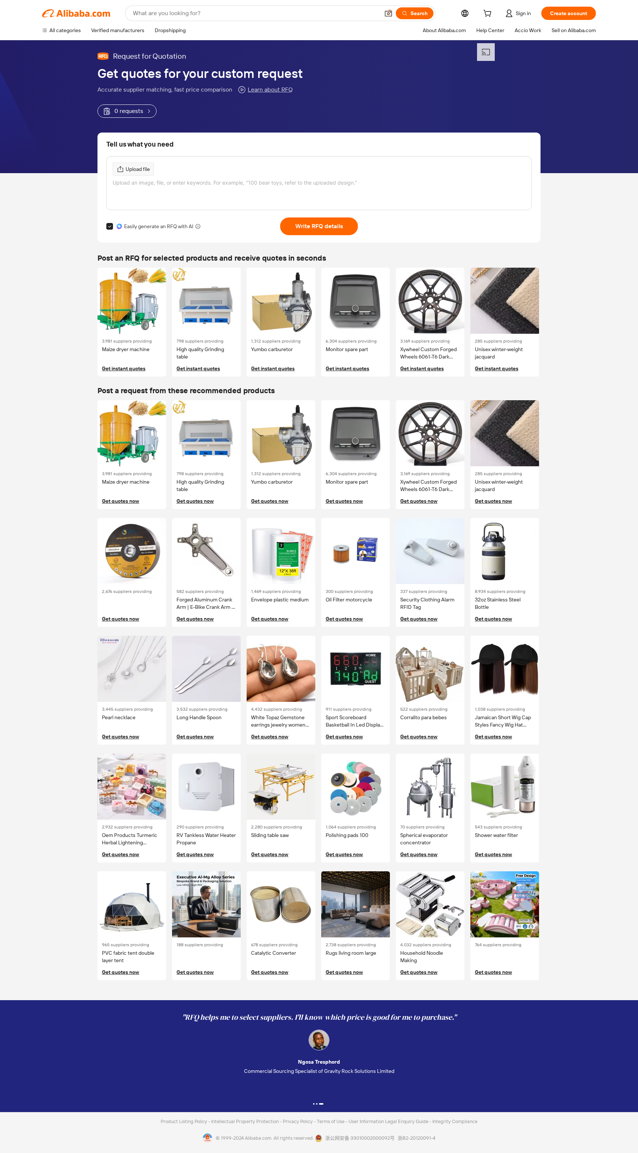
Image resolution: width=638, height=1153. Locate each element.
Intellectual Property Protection (245, 1121)
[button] (388, 13)
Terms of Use (331, 1121)
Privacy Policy (298, 1121)
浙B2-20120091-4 (416, 1138)
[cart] (488, 14)
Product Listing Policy (184, 1121)
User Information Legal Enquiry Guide (388, 1121)
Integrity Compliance (454, 1121)
